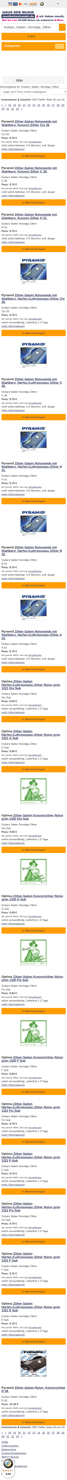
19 (14, 105)
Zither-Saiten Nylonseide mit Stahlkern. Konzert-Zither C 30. (29, 169)
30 (2, 108)
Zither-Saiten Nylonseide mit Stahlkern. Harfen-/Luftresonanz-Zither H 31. (31, 467)
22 (29, 105)
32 (12, 108)
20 (19, 105)
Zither (19, 80)
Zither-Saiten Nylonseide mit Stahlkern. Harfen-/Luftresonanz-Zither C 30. (31, 382)
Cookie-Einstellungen (13, 1453)
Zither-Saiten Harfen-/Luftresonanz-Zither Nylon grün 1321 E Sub (30, 1307)
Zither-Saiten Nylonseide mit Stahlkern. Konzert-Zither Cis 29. (29, 123)
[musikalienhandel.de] (33, 14)
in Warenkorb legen (33, 155)
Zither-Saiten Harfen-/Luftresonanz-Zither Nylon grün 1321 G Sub (30, 735)
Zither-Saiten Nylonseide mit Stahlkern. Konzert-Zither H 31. (29, 216)
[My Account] (55, 3)
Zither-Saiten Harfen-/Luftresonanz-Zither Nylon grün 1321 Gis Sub (30, 685)
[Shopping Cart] (62, 3)
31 (7, 108)
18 (9, 105)
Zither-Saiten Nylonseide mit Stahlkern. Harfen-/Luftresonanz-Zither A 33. (31, 635)
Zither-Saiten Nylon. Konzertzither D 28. (33, 1389)
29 (62, 105)
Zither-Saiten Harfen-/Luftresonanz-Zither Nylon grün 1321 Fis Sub (30, 1107)
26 (48, 105)
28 (58, 105)
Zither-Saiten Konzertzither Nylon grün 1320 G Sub (32, 897)
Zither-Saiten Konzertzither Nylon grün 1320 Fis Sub (32, 978)
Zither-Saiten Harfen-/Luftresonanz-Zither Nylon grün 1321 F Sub (30, 1257)
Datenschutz (8, 1449)
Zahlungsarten (10, 1445)
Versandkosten (35, 142)
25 (43, 105)
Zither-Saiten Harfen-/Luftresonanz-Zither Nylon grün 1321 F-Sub (30, 1157)
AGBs (4, 1442)
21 (24, 105)
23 (33, 105)
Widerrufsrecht (10, 1456)
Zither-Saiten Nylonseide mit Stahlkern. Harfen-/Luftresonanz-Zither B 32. (31, 551)
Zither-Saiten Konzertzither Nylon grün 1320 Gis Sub (32, 817)
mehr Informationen (13, 149)
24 (38, 105)
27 (53, 105)
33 (17, 108)
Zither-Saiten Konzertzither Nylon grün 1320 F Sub (32, 1059)
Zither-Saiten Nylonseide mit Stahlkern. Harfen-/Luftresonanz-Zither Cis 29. (33, 298)
